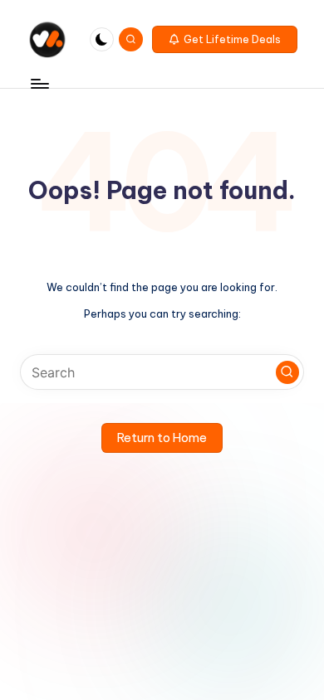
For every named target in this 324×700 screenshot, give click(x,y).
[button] (224, 40)
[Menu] (39, 83)
